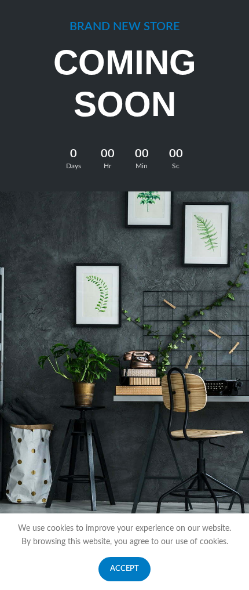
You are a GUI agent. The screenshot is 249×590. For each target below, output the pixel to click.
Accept (124, 569)
